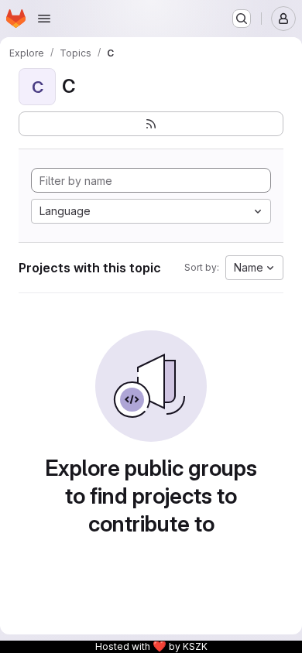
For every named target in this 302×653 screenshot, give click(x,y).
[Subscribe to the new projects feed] (151, 123)
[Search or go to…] (241, 18)
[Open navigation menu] (44, 18)
